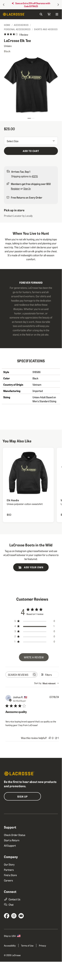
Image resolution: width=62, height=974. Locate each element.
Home (7, 24)
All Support (10, 845)
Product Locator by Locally (18, 215)
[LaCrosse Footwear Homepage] (17, 14)
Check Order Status (14, 835)
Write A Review (34, 657)
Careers (8, 880)
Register (15, 188)
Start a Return (11, 840)
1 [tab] (29, 116)
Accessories (21, 24)
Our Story (9, 864)
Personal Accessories (17, 29)
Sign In (27, 188)
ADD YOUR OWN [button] (33, 567)
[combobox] (46, 683)
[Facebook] (6, 915)
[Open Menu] (57, 14)
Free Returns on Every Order (26, 197)
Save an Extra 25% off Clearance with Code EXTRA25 (32, 4)
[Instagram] (13, 915)
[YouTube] (21, 915)
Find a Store (10, 875)
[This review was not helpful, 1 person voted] (56, 737)
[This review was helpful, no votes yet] (50, 737)
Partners (9, 869)
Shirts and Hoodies (46, 29)
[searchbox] (18, 674)
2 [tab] (32, 116)
